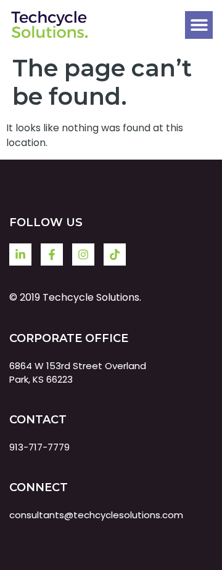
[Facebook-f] (52, 254)
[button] (199, 25)
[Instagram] (83, 254)
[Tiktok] (115, 254)
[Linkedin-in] (20, 254)
